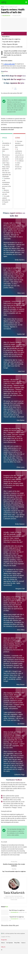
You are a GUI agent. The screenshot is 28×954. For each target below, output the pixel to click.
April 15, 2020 (22, 918)
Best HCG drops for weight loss (14, 76)
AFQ (3, 2)
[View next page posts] (15, 88)
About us (3, 942)
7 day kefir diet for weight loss (13, 79)
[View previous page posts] (13, 88)
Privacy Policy (17, 942)
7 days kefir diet (9, 64)
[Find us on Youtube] (1, 950)
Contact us (23, 942)
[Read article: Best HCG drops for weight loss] (5, 912)
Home (2, 6)
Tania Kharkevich (6, 15)
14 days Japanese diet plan (13, 83)
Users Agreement (9, 942)
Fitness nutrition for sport (11, 6)
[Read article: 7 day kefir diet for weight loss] (5, 919)
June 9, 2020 (22, 912)
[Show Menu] (26, 2)
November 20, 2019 (16, 15)
